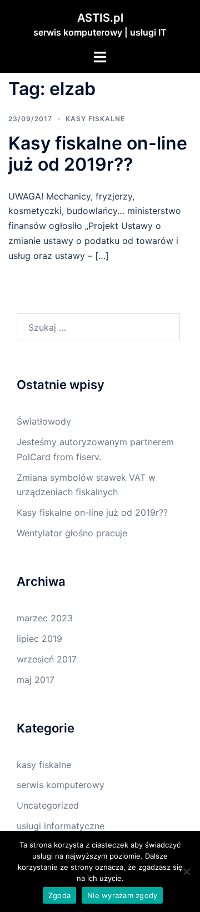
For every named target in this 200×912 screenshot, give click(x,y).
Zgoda (59, 895)
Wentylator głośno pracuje (72, 533)
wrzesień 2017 (47, 659)
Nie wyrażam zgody (122, 895)
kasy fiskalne (95, 118)
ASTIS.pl (100, 17)
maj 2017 (35, 679)
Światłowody (44, 421)
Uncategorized (48, 805)
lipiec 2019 (39, 638)
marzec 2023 (45, 618)
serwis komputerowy (60, 784)
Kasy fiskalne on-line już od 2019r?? (97, 153)
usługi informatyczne (60, 825)
